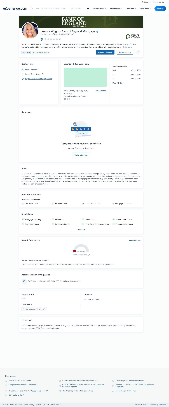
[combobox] (51, 8)
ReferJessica (125, 52)
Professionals (98, 9)
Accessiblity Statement (157, 405)
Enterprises (115, 9)
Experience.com (20, 405)
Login (146, 2)
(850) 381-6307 (32, 69)
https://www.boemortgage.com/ (38, 78)
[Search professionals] (87, 8)
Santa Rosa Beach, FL (34, 74)
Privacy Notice (140, 405)
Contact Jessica (105, 52)
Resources (144, 9)
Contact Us (159, 2)
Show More (127, 47)
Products (130, 9)
